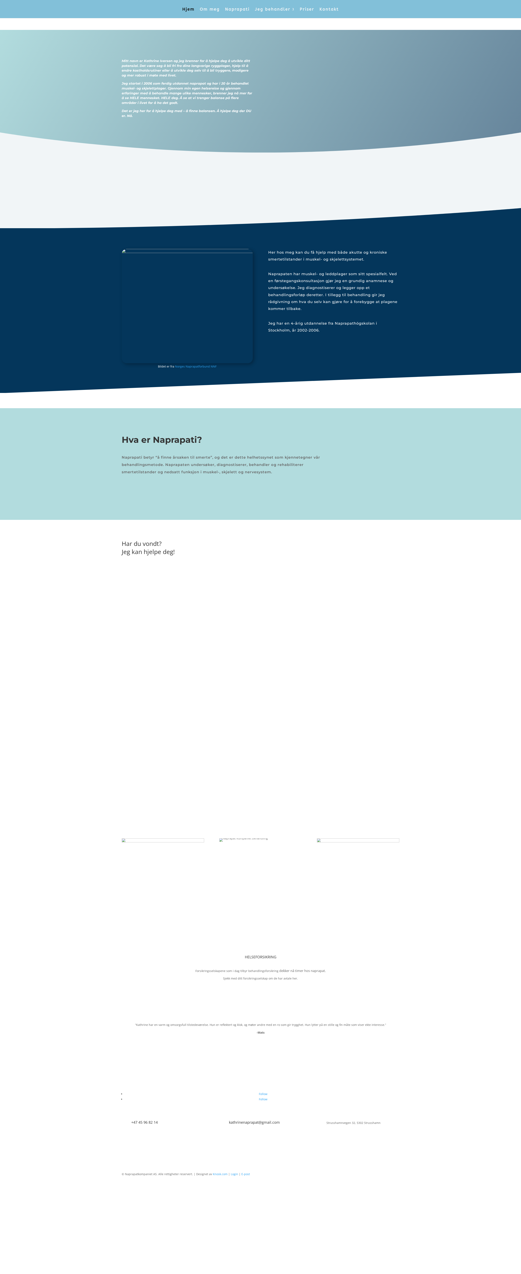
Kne (5, 743)
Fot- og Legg (15, 775)
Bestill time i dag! (261, 1146)
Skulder (9, 655)
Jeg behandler (272, 10)
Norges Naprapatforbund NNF (196, 366)
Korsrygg (11, 681)
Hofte (7, 712)
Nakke (8, 623)
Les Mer (11, 767)
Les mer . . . (137, 487)
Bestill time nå (358, 545)
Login (234, 1174)
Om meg (210, 10)
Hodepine (12, 592)
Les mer (12, 616)
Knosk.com (220, 1174)
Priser (307, 10)
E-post (245, 1174)
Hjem (188, 10)
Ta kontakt (136, 131)
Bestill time (260, 188)
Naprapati (237, 10)
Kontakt (329, 10)
